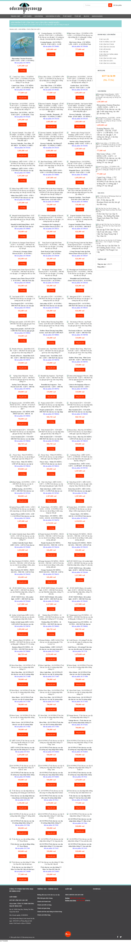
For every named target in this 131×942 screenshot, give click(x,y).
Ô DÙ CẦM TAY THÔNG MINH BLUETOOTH (108, 55)
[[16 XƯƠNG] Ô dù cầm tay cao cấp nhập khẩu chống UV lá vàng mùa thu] (51, 840)
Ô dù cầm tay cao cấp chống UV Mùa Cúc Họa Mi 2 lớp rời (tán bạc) (22, 868)
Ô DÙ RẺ (78, 16)
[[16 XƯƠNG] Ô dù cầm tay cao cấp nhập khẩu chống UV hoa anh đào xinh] (80, 840)
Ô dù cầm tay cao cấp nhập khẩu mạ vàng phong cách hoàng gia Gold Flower (22, 798)
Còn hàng (22, 70)
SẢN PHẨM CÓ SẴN (53, 16)
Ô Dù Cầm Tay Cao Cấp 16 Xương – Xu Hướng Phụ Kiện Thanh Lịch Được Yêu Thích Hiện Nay (108, 217)
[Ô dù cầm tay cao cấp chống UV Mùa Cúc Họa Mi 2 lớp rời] (51, 863)
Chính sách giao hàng (43, 908)
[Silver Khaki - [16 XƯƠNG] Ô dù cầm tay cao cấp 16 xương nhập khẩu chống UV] (80, 667)
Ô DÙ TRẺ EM (103, 52)
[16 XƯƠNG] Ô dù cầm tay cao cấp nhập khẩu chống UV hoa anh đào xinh (79, 846)
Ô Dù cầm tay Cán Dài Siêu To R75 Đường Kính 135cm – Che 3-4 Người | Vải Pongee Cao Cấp (108, 249)
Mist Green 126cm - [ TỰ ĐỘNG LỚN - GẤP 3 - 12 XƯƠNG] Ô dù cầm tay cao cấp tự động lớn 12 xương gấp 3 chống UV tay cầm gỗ (108, 158)
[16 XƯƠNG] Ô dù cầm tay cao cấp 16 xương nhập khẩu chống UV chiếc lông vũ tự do (51, 823)
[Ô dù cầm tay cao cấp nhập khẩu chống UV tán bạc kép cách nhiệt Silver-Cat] (80, 792)
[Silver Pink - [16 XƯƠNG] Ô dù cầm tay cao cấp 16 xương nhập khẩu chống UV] (51, 717)
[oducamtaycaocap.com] (33, 8)
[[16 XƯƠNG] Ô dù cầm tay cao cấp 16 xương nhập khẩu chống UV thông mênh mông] (22, 816)
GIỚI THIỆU (27, 16)
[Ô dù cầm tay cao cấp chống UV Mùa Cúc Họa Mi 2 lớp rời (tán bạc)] (22, 863)
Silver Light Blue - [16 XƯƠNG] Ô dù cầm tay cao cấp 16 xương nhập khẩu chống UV (51, 674)
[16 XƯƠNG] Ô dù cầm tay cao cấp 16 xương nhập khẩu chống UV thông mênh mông (22, 823)
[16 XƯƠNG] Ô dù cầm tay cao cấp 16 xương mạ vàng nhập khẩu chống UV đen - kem (80, 750)
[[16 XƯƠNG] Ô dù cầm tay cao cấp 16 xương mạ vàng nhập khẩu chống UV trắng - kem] (51, 768)
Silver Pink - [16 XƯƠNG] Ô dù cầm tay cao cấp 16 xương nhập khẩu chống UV (51, 724)
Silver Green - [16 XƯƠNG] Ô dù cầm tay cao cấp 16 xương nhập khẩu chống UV (22, 724)
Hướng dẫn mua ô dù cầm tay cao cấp (48, 895)
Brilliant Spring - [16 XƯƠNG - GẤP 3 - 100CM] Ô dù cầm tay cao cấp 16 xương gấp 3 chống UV (22, 491)
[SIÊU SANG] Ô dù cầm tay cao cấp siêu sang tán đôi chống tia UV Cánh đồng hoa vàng (22, 750)
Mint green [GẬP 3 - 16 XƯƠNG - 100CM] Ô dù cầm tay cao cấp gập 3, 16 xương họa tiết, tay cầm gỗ (80, 305)
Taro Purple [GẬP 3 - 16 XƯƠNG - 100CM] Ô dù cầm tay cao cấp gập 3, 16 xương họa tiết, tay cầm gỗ (22, 305)
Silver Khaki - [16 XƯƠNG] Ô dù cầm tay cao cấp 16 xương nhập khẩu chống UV (80, 674)
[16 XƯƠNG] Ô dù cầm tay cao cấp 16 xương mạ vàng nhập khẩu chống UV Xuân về (80, 775)
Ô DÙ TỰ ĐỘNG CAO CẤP (107, 42)
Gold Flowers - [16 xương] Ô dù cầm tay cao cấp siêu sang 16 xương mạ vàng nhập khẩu (80, 649)
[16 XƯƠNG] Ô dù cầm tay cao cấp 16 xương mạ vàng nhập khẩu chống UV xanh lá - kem (22, 775)
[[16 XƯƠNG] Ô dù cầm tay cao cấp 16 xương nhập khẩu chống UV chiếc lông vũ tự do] (51, 816)
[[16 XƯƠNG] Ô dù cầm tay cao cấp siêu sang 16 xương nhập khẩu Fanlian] (51, 792)
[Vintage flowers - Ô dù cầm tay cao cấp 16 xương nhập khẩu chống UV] (80, 716)
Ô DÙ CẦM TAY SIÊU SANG (107, 58)
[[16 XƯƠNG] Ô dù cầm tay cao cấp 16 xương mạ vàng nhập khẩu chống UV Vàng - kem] (51, 743)
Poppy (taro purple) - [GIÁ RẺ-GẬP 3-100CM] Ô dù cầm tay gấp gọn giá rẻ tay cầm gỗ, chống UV (22, 331)
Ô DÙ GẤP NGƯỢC (105, 49)
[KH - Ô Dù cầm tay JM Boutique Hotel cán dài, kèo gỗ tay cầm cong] (109, 197)
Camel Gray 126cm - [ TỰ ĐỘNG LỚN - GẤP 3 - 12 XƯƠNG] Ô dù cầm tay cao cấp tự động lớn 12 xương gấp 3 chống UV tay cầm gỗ (108, 181)
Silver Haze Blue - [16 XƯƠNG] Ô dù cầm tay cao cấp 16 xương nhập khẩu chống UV (22, 674)
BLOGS (86, 16)
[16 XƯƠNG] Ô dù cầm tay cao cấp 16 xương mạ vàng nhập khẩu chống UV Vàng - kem (51, 750)
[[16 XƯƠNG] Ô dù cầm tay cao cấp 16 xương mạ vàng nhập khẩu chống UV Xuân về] (80, 768)
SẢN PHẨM (39, 16)
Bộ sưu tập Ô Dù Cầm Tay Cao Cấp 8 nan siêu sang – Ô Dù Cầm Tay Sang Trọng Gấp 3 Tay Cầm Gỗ (108, 233)
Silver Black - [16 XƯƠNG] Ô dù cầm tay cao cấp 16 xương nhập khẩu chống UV (22, 699)
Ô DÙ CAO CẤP (104, 39)
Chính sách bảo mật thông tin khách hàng (49, 911)
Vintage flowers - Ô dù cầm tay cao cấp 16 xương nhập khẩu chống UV (79, 721)
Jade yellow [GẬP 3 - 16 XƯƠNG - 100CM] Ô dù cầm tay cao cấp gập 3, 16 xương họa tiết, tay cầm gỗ (51, 305)
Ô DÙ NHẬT (67, 16)
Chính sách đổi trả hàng (44, 905)
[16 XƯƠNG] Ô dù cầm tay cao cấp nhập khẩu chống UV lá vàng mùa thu (51, 846)
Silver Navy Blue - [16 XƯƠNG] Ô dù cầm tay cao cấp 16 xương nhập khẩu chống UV (51, 699)
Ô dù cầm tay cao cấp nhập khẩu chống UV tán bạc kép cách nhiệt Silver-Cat (80, 798)
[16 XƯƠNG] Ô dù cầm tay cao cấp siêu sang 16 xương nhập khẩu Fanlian (51, 798)
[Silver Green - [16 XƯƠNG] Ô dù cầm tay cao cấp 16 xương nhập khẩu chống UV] (22, 717)
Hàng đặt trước (23, 97)
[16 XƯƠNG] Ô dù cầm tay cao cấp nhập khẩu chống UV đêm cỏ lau (79, 820)
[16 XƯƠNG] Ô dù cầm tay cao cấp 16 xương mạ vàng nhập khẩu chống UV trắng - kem (51, 775)
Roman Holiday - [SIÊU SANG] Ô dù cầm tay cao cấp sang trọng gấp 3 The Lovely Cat (51, 649)
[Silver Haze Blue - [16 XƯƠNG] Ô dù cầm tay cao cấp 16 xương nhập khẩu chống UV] (22, 667)
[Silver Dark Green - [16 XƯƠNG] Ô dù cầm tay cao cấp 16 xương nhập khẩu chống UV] (80, 692)
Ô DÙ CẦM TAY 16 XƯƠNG (107, 63)
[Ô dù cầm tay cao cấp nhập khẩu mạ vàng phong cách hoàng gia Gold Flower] (22, 792)
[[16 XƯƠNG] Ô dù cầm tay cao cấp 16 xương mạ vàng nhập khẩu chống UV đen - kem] (80, 743)
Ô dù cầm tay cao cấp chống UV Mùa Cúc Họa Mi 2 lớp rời (51, 868)
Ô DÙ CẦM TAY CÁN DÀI (107, 47)
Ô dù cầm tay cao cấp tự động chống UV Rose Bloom (22, 845)
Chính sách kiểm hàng (43, 915)
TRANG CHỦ (15, 16)
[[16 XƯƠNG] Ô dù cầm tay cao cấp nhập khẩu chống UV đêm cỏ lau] (80, 815)
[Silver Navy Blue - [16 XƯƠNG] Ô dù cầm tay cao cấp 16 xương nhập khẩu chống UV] (51, 692)
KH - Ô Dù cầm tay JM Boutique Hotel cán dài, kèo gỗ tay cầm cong (108, 202)
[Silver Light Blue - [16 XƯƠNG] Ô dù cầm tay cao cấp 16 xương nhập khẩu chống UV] (51, 667)
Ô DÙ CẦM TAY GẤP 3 (106, 61)
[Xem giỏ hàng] (110, 5)
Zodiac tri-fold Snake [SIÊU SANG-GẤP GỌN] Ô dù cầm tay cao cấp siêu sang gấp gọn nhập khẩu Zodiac (22, 624)
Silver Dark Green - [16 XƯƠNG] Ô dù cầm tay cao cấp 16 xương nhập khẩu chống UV (80, 699)
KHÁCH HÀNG (97, 16)
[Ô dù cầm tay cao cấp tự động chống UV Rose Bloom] (22, 840)
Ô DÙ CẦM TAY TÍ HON (106, 44)
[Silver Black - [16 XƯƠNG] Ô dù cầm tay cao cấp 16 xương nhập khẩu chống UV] (22, 692)
